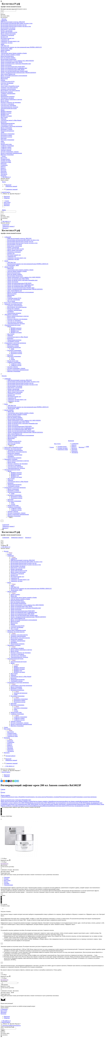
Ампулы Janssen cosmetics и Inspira (42, 801)
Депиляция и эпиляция (17, 648)
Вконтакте (7, 196)
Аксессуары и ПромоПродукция (20, 797)
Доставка (6, 883)
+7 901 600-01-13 (6, 177)
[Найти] (2, 13)
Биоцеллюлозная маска (58, 801)
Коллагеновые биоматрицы (88, 801)
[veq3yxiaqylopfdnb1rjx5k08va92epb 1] (19, 857)
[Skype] (16, 781)
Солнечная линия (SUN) (62, 805)
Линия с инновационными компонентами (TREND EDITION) (79, 804)
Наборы (52, 805)
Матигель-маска (38, 805)
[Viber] (11, 781)
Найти (2, 1030)
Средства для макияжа (75, 805)
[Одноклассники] (4, 781)
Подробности (4, 863)
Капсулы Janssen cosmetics (72, 801)
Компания (10, 740)
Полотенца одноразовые (21, 699)
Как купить (10, 731)
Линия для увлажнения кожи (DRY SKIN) (23, 804)
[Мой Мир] (6, 781)
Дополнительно (8, 885)
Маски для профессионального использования (21, 805)
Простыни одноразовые (20, 708)
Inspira (12, 585)
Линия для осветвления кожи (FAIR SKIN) (74, 802)
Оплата (6, 882)
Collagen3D (14, 558)
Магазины (3, 1012)
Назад (10, 552)
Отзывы (6, 879)
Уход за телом (85, 805)
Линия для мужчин (56, 802)
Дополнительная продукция (18, 661)
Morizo (16, 666)
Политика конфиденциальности (11, 1025)
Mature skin (4, 801)
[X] (9, 781)
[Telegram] (18, 781)
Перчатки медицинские (20, 693)
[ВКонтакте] (2, 781)
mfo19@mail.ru (6, 192)
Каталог (9, 554)
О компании (4, 1009)
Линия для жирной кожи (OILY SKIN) (40, 802)
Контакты (3, 1013)
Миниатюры (46, 805)
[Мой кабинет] (1, 523)
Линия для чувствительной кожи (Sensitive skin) (48, 804)
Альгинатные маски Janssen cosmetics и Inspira (20, 801)
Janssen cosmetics (15, 594)
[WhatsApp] (13, 781)
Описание (7, 877)
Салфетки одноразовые (20, 717)
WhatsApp (7, 198)
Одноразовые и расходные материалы (21, 685)
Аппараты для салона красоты (19, 634)
